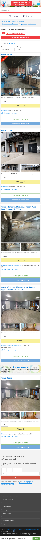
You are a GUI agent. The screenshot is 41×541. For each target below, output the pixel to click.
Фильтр (15, 16)
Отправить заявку (20, 478)
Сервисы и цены (7, 517)
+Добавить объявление (20, 37)
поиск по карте (21, 367)
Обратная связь (7, 524)
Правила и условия (8, 520)
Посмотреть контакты (20, 119)
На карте (28, 16)
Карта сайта (6, 503)
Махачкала (5, 110)
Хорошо (36, 538)
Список (6, 43)
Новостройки (7, 506)
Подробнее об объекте (20, 124)
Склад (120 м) (6, 378)
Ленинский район (15, 265)
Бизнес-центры (7, 513)
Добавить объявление (21, 3)
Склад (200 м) (6, 130)
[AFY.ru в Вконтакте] (13, 531)
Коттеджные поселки (9, 510)
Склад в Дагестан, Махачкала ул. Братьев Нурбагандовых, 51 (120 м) (18, 288)
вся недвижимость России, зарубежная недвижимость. (23, 529)
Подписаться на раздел (16, 33)
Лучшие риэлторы (8, 499)
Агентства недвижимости (10, 496)
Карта (13, 43)
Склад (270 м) (6, 54)
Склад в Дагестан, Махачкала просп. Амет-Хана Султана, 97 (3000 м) (18, 208)
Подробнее (22, 539)
